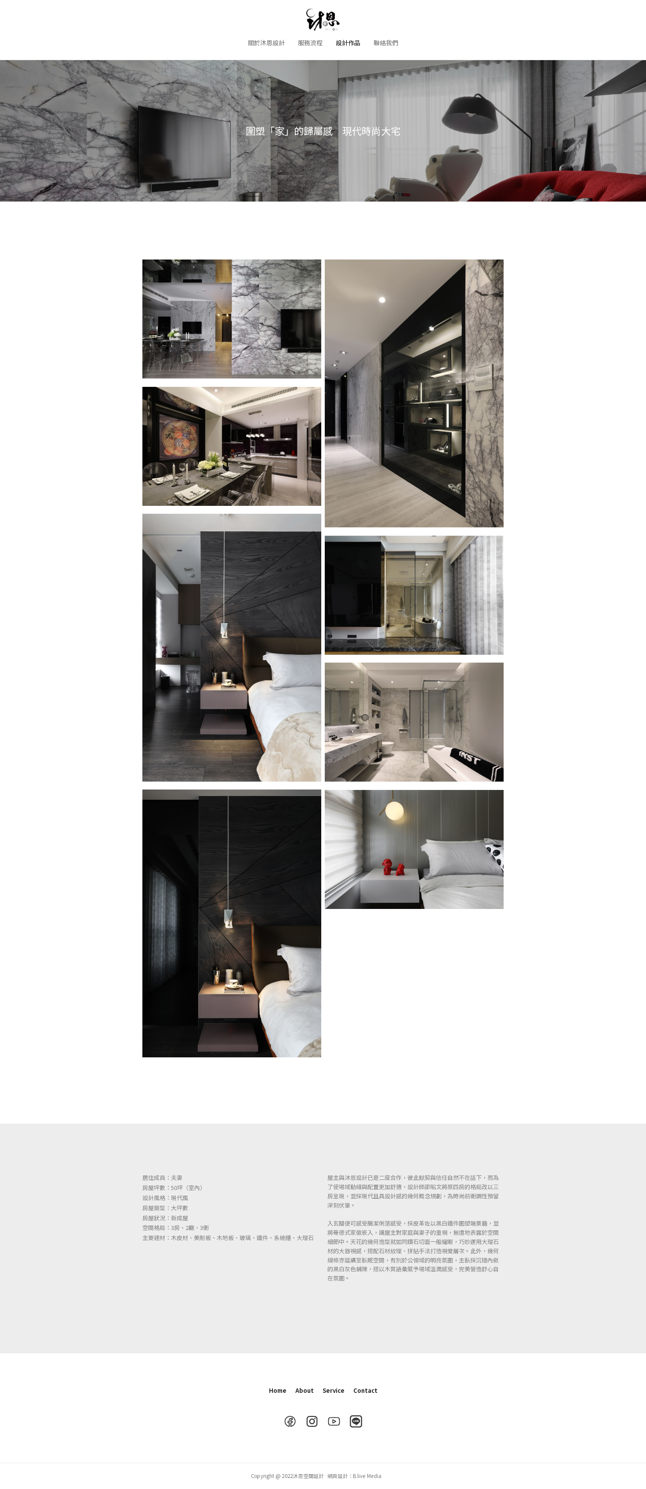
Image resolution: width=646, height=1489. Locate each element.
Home (278, 1390)
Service (334, 1390)
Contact (365, 1390)
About (304, 1390)
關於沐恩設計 (266, 42)
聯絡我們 (386, 42)
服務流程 (310, 42)
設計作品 (348, 42)
